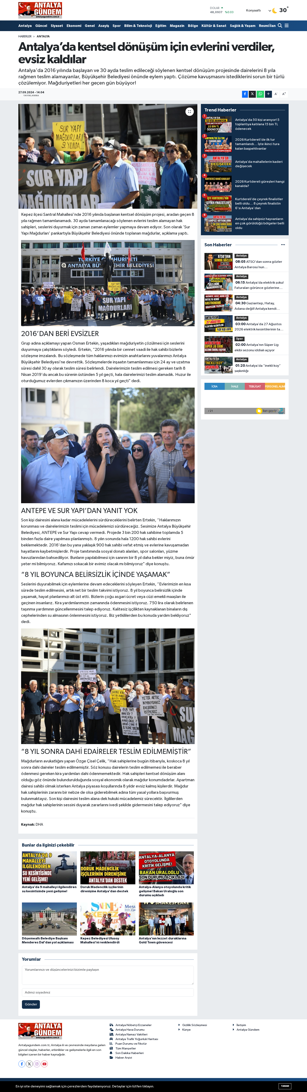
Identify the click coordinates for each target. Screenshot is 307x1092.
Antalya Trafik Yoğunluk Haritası (136, 1039)
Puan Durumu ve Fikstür (131, 1043)
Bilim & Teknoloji (138, 26)
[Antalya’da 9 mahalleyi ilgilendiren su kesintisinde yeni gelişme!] (49, 868)
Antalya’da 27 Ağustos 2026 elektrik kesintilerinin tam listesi (259, 327)
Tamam (285, 1086)
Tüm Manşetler (125, 1048)
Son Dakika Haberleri (129, 1053)
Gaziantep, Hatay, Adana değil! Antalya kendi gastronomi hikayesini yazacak (258, 306)
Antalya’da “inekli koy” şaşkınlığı (258, 368)
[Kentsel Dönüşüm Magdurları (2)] (108, 686)
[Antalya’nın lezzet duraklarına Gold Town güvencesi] (166, 919)
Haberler (25, 36)
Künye (186, 1029)
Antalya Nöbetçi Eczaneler (133, 1025)
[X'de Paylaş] (252, 94)
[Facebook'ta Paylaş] (245, 94)
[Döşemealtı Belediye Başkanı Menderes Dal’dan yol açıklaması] (49, 919)
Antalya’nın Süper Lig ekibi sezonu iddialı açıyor (257, 347)
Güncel (41, 26)
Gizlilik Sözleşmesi (194, 1025)
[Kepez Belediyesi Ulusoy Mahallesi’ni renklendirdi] (107, 919)
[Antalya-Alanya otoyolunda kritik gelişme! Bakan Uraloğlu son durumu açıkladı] (166, 868)
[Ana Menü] (286, 25)
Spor (117, 26)
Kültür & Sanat (214, 26)
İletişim (241, 1025)
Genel (90, 26)
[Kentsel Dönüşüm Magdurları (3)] (108, 283)
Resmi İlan (267, 26)
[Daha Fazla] (268, 94)
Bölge (193, 26)
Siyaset (57, 26)
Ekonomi (74, 26)
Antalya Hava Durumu (130, 1029)
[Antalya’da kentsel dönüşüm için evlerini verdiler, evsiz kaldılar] (107, 156)
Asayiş (103, 26)
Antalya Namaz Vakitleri (131, 1034)
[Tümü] (283, 245)
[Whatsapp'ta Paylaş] (260, 94)
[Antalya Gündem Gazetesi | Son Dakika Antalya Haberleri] (40, 10)
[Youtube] (44, 1063)
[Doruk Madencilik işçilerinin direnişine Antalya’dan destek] (107, 868)
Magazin (177, 26)
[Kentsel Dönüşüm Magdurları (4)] (108, 445)
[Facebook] (21, 1063)
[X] (29, 1063)
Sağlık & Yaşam (242, 26)
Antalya (25, 26)
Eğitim (160, 26)
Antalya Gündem (248, 1029)
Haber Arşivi (123, 1057)
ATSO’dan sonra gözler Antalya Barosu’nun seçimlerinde (258, 265)
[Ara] (280, 25)
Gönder (31, 1004)
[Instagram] (36, 1063)
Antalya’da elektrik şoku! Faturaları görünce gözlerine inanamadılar (259, 286)
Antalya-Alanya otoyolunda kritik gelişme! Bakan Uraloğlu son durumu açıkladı (165, 891)
